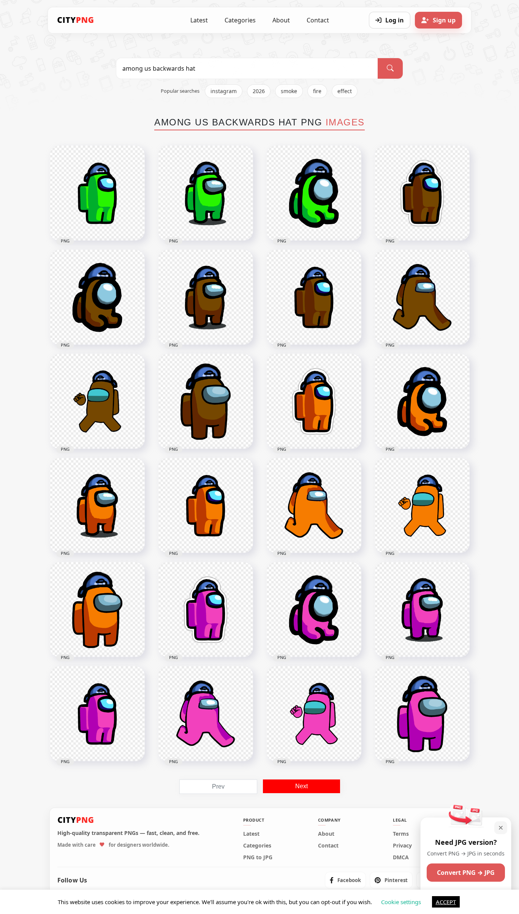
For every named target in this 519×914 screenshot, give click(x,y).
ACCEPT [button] (446, 902)
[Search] (390, 68)
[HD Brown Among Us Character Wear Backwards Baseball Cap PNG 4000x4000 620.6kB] (97, 401)
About (281, 20)
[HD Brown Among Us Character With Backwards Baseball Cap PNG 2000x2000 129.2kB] (205, 297)
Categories (240, 20)
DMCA (401, 857)
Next (301, 786)
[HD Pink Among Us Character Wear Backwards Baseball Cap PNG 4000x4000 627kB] (313, 713)
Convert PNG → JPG (466, 872)
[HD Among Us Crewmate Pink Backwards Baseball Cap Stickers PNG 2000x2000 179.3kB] (205, 609)
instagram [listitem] (223, 91)
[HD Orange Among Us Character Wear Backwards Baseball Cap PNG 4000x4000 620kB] (422, 505)
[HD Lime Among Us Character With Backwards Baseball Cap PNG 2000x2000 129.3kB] (205, 193)
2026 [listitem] (259, 91)
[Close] (500, 827)
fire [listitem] (317, 91)
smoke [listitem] (289, 91)
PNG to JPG (257, 857)
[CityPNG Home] (75, 20)
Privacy (402, 845)
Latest (199, 20)
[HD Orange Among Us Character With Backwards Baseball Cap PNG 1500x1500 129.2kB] (97, 505)
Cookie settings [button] (401, 902)
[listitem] (345, 880)
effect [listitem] (344, 91)
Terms (401, 833)
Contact (318, 20)
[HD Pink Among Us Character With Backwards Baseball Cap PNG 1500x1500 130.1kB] (422, 609)
